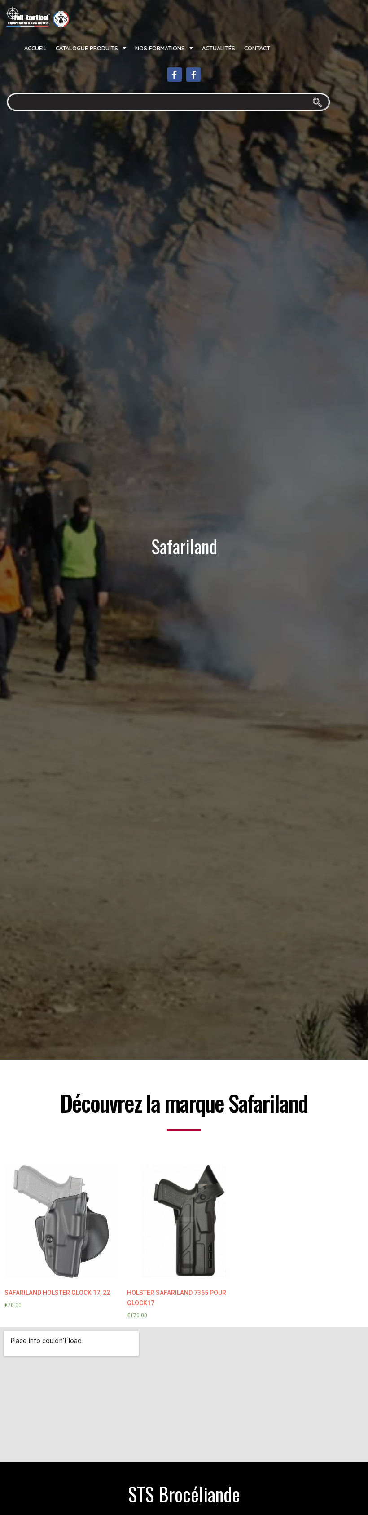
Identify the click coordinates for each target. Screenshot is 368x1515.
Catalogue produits (87, 48)
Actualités (218, 48)
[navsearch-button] (168, 102)
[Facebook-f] (174, 74)
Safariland (184, 546)
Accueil (35, 48)
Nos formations (160, 48)
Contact (257, 48)
